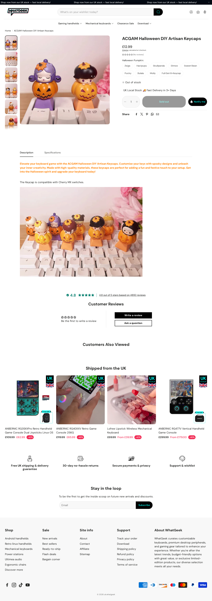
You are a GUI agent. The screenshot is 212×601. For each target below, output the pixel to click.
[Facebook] (136, 114)
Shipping (125, 50)
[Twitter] (141, 114)
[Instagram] (14, 585)
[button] (110, 12)
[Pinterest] (147, 114)
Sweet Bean (190, 65)
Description (26, 152)
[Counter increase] (137, 102)
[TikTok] (21, 585)
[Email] (157, 114)
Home (8, 30)
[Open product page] (29, 399)
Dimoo (174, 65)
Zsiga (127, 65)
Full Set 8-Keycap (171, 73)
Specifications (52, 152)
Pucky (128, 73)
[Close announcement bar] (209, 2)
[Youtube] (27, 585)
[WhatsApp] (152, 114)
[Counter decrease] (125, 102)
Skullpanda (159, 65)
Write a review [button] (133, 315)
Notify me (199, 101)
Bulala (141, 73)
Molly (153, 73)
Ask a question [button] (133, 323)
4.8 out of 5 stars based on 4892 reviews (122, 295)
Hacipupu (141, 65)
